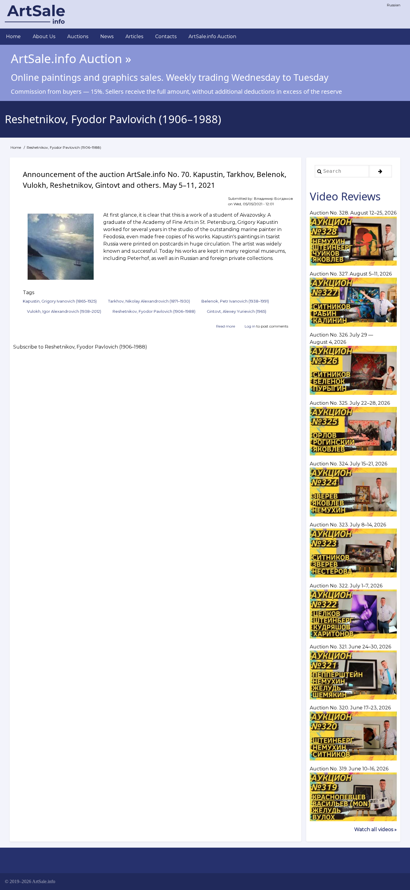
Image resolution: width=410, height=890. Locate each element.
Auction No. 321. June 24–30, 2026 (350, 647)
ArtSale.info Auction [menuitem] (212, 36)
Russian (393, 5)
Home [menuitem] (13, 36)
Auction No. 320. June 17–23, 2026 (350, 708)
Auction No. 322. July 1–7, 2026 (346, 586)
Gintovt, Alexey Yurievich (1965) (236, 311)
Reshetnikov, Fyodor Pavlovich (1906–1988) (154, 311)
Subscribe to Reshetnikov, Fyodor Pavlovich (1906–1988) (80, 347)
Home (16, 147)
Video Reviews (345, 196)
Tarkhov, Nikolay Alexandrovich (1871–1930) (149, 301)
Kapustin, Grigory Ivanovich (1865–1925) (60, 301)
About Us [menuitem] (44, 36)
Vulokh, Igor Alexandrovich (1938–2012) (64, 311)
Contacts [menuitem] (165, 36)
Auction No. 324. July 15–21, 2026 (348, 464)
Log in (250, 326)
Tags (28, 292)
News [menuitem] (106, 36)
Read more (225, 326)
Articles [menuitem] (134, 36)
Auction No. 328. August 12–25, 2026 (353, 213)
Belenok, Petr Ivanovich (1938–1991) (235, 301)
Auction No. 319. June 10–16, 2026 (349, 769)
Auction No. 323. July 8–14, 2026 (348, 525)
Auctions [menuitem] (77, 36)
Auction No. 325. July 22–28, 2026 (350, 403)
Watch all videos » (375, 829)
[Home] (35, 14)
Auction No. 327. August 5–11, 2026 (351, 274)
